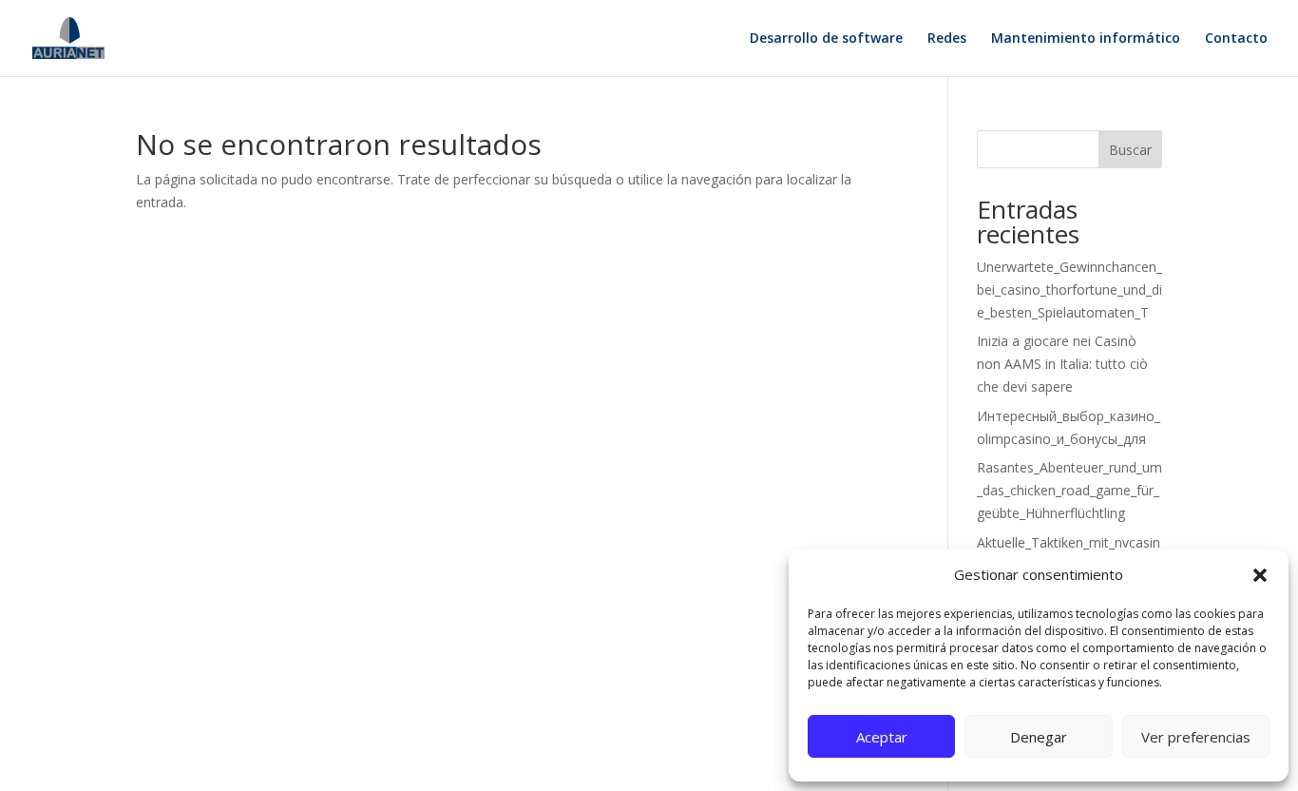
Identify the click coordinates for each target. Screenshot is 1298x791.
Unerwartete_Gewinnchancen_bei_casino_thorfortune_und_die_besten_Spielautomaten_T (1069, 289)
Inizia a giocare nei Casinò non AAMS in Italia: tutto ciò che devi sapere (1062, 364)
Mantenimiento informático (1085, 39)
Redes (946, 39)
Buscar (1130, 150)
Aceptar (881, 736)
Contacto (1236, 39)
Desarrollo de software (826, 39)
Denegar (1038, 736)
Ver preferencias (1195, 736)
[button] (1259, 575)
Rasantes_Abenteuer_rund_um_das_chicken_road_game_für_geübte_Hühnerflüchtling (1069, 490)
